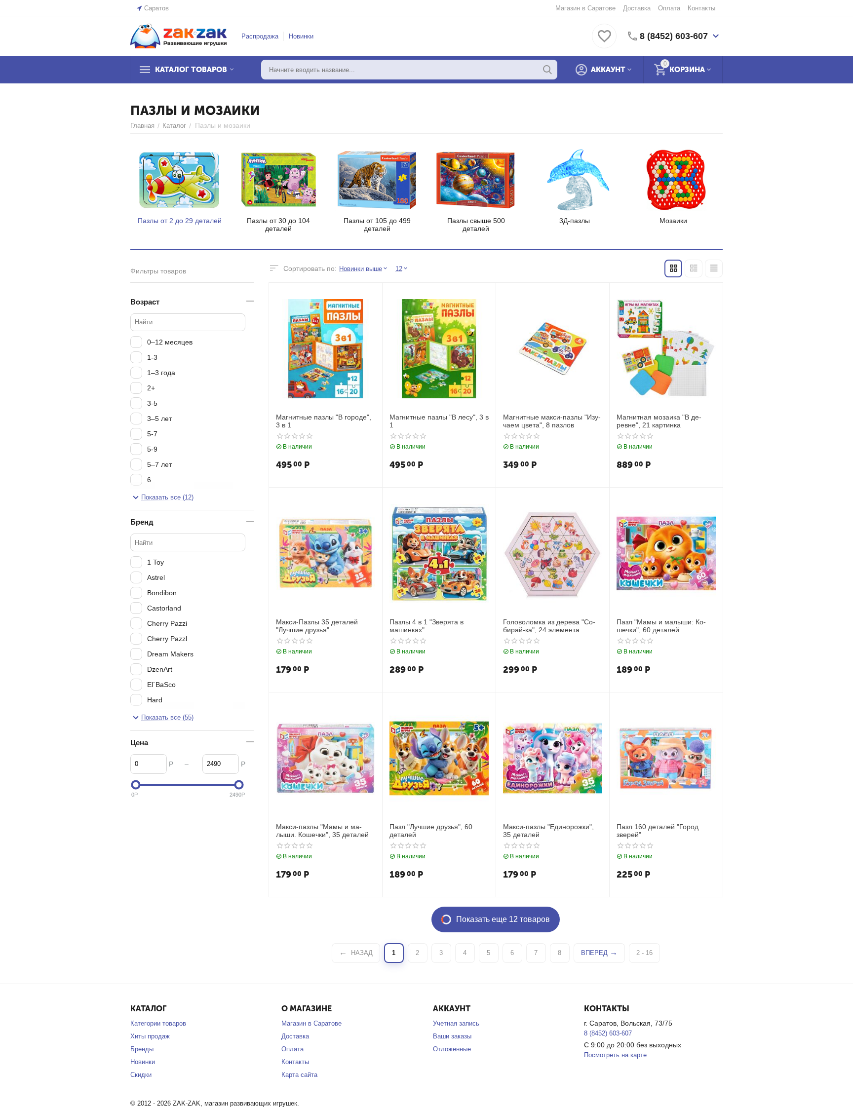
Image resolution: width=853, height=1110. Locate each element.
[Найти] (547, 69)
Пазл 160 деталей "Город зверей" (657, 831)
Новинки (301, 36)
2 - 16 (644, 953)
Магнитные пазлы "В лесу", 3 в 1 (439, 421)
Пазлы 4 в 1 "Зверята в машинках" (426, 626)
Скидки (141, 1074)
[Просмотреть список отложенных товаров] (604, 41)
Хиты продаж (150, 1036)
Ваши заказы (452, 1036)
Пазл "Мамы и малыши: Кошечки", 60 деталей (661, 626)
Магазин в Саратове (585, 8)
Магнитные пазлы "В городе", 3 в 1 (323, 421)
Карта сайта (299, 1074)
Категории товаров (158, 1023)
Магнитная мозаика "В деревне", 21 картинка (659, 421)
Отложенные (452, 1049)
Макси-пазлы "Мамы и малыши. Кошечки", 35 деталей (322, 831)
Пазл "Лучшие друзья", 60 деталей (430, 831)
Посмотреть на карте (615, 1055)
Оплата (669, 8)
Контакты (701, 8)
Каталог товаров (191, 70)
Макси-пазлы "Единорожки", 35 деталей (548, 831)
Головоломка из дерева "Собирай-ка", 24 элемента (549, 626)
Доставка (637, 8)
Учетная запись (456, 1023)
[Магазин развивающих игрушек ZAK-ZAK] (178, 35)
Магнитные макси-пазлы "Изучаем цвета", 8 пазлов (552, 421)
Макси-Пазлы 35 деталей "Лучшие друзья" (317, 626)
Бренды (142, 1049)
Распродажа (259, 36)
